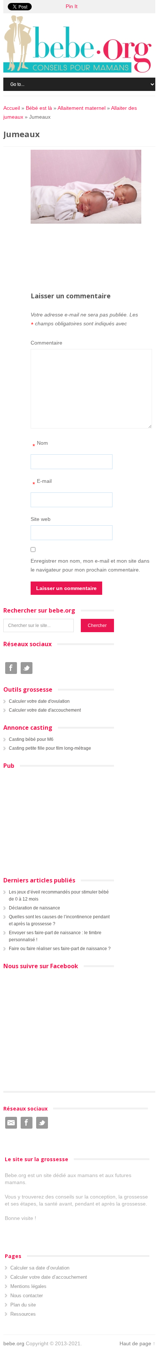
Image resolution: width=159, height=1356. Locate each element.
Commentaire (46, 343)
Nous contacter (26, 1295)
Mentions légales (28, 1286)
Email (11, 1123)
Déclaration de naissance (34, 908)
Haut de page (135, 1343)
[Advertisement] (95, 243)
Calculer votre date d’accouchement (48, 1277)
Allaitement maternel (82, 108)
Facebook (11, 668)
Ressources (23, 1314)
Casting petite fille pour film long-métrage (50, 748)
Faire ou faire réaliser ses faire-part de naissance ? (60, 948)
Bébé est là (39, 108)
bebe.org (13, 1343)
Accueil (11, 108)
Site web (41, 519)
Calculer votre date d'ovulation (39, 701)
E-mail (42, 483)
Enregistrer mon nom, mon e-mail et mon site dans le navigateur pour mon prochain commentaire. (90, 565)
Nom (40, 445)
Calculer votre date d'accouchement (45, 710)
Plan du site (23, 1305)
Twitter (26, 668)
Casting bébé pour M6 (31, 739)
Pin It (71, 6)
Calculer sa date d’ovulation (39, 1268)
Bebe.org (81, 44)
